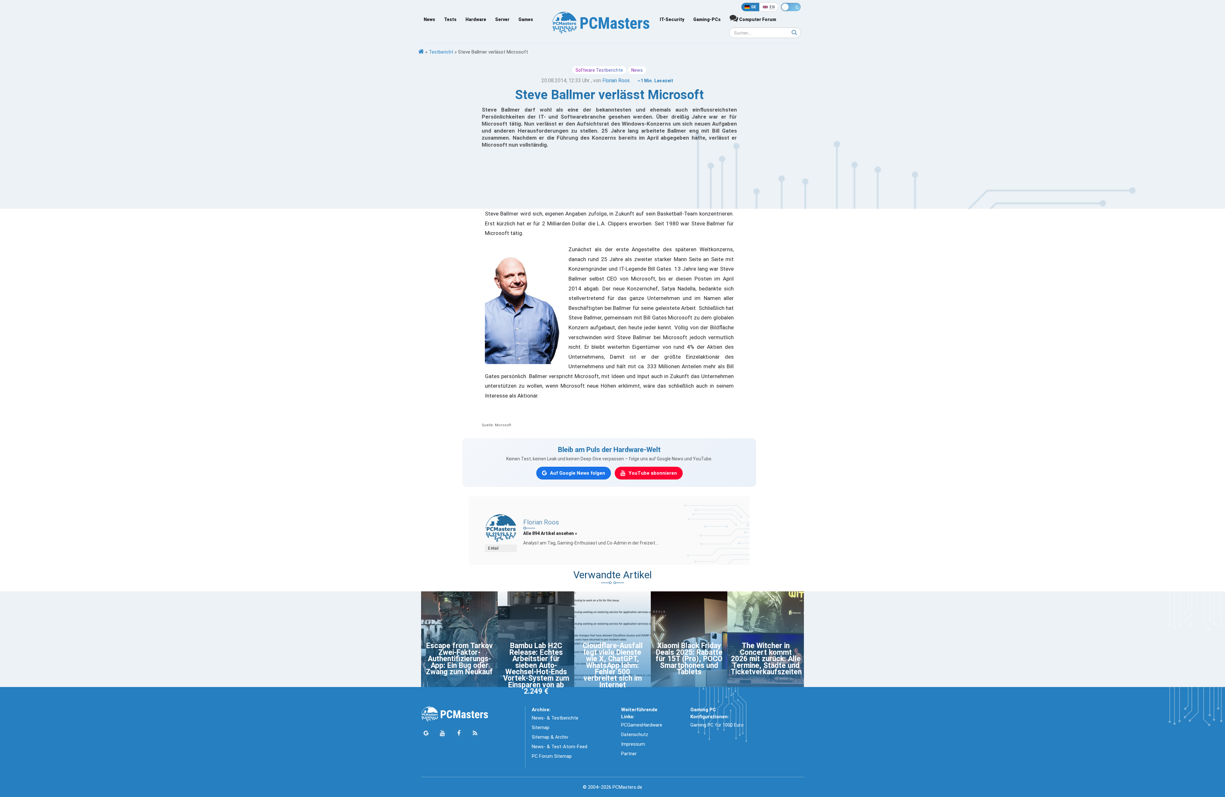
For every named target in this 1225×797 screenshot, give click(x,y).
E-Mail (493, 548)
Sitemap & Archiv (550, 737)
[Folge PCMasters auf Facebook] (459, 733)
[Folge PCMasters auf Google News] (426, 733)
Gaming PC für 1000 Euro (717, 725)
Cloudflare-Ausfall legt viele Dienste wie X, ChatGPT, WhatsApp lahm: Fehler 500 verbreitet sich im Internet (613, 665)
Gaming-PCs (707, 19)
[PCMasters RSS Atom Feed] (475, 733)
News (429, 19)
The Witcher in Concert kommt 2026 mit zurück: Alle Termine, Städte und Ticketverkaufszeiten (766, 658)
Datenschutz (634, 734)
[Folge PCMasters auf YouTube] (442, 733)
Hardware (475, 19)
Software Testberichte (599, 70)
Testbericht (441, 52)
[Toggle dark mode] (791, 7)
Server (502, 19)
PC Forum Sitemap (552, 756)
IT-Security (672, 19)
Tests (450, 19)
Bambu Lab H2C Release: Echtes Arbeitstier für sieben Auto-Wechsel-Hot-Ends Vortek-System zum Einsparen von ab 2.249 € (536, 668)
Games (525, 19)
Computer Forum (757, 19)
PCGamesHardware (641, 725)
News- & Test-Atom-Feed (559, 746)
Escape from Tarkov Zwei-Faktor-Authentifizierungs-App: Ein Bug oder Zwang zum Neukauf (459, 658)
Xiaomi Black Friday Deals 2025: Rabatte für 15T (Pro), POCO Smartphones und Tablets (689, 658)
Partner (629, 754)
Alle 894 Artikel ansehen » (550, 533)
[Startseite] (421, 52)
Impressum (633, 744)
